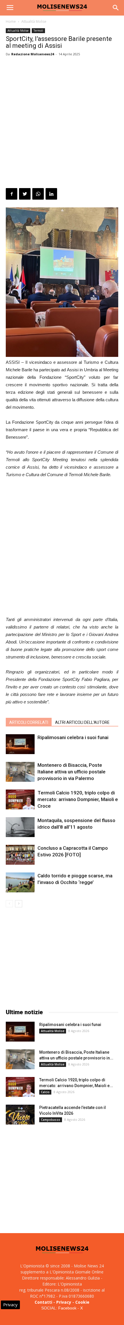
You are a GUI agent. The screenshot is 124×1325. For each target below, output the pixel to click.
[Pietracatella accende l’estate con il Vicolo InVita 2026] (20, 1115)
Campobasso (50, 1120)
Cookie (82, 1302)
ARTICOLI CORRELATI (28, 722)
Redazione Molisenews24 (32, 54)
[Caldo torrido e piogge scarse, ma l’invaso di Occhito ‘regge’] (20, 882)
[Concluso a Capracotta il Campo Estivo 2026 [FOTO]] (20, 855)
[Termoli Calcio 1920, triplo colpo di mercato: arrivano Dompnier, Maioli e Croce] (20, 799)
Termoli (38, 31)
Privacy (63, 1302)
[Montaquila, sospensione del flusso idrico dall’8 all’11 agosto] (20, 827)
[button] (116, 8)
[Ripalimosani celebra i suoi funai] (20, 744)
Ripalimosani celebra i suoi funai (72, 737)
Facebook (67, 1308)
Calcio (45, 1092)
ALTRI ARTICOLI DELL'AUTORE (82, 722)
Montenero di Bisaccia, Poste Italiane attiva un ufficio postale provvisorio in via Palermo (71, 771)
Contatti (43, 1302)
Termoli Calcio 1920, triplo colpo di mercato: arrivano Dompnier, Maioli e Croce (77, 799)
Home (11, 21)
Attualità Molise (33, 21)
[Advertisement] (62, 123)
